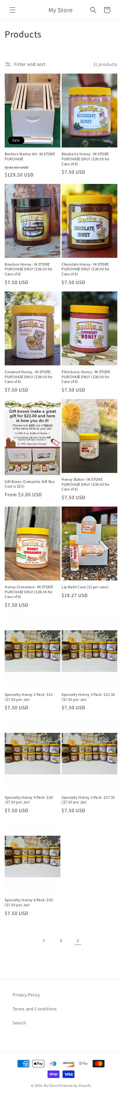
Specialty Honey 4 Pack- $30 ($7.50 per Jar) (29, 800)
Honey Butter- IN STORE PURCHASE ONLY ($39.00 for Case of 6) (85, 484)
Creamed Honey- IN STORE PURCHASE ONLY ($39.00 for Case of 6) (29, 376)
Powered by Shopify (75, 1085)
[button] (12, 10)
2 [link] (78, 940)
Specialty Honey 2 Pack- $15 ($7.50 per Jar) (29, 697)
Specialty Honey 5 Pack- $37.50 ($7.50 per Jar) (88, 800)
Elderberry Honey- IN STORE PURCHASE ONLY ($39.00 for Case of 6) (86, 376)
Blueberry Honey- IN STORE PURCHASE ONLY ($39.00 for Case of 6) (85, 159)
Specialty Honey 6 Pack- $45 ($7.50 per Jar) (29, 902)
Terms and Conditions (35, 1009)
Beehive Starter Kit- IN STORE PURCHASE (30, 156)
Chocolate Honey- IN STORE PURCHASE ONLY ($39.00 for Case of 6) (85, 269)
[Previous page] (44, 940)
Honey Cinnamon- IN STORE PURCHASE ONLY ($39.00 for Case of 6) (29, 592)
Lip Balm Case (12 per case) (85, 587)
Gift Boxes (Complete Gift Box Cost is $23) (29, 484)
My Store (51, 1085)
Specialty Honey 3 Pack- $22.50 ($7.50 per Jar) (88, 697)
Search (19, 1023)
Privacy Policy (26, 995)
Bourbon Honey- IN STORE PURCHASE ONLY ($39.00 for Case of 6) (29, 269)
